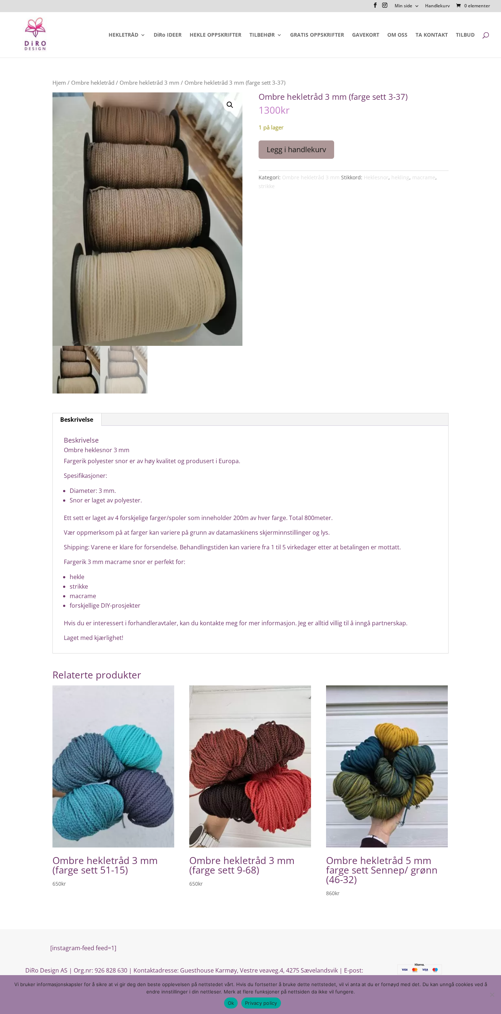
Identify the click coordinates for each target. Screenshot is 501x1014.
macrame (423, 177)
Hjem (59, 82)
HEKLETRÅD (123, 35)
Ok (231, 1003)
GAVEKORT (365, 35)
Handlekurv (437, 6)
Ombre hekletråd (92, 82)
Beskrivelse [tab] (76, 420)
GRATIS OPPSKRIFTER (317, 35)
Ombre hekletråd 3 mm (149, 82)
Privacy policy (261, 1003)
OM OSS (397, 35)
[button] (230, 104)
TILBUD (465, 35)
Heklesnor (376, 177)
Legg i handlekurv (296, 149)
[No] (491, 994)
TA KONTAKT (432, 35)
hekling (400, 177)
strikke (267, 186)
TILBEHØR (262, 35)
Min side (403, 6)
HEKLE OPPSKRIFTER (215, 35)
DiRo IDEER (168, 35)
